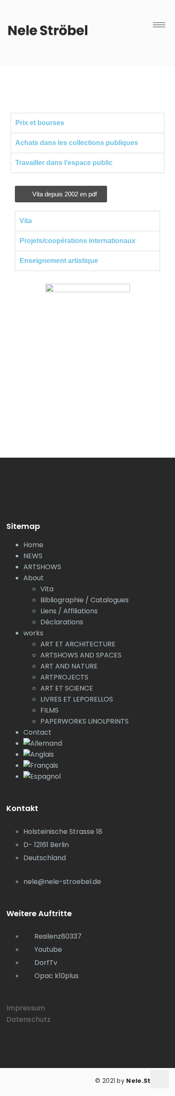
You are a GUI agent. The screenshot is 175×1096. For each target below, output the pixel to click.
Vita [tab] (26, 220)
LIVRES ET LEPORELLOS (76, 699)
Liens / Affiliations (69, 611)
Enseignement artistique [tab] (59, 260)
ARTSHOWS (42, 567)
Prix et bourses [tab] (39, 122)
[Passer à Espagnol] (96, 776)
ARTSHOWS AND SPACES (80, 655)
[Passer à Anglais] (96, 754)
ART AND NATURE (69, 666)
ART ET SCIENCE (66, 688)
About (33, 578)
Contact (37, 732)
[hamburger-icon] (159, 25)
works (33, 633)
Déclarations (61, 622)
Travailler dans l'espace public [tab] (64, 162)
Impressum (25, 1008)
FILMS (49, 710)
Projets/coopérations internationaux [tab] (77, 240)
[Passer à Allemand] (96, 743)
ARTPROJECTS (64, 677)
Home (33, 545)
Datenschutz (28, 1019)
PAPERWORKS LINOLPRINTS (84, 721)
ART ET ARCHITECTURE (78, 644)
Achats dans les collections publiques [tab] (76, 142)
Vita (47, 589)
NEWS (32, 556)
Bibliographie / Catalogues (84, 600)
